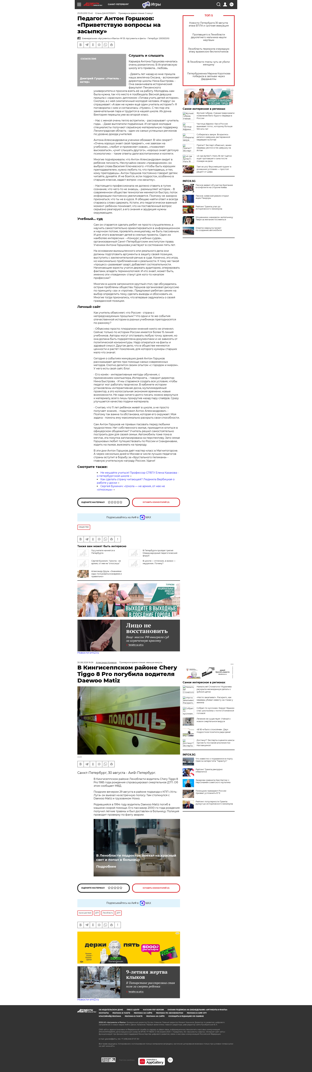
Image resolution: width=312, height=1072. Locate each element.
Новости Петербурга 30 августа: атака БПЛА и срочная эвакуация (209, 24)
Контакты (104, 1013)
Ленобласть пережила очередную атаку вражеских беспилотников (208, 50)
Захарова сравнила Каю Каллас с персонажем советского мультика (213, 781)
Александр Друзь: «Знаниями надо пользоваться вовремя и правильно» (106, 574)
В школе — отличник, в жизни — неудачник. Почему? (159, 562)
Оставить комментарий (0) (156, 502)
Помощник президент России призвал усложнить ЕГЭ (211, 792)
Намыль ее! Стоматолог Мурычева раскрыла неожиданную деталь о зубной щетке (214, 689)
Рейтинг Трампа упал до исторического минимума (209, 207)
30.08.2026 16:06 (85, 662)
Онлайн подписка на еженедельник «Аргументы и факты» (198, 1010)
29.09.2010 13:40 (85, 13)
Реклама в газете (121, 1013)
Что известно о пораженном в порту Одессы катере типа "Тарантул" (214, 760)
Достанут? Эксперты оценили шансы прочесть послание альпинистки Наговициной (215, 743)
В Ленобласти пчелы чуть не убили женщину (209, 63)
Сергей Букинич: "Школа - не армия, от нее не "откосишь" (106, 562)
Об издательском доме (111, 1010)
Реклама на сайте (143, 1013)
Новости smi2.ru (88, 652)
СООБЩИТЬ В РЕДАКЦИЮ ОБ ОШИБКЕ (186, 1016)
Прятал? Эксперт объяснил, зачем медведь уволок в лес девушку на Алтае (214, 148)
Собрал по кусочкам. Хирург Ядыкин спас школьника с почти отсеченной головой (215, 710)
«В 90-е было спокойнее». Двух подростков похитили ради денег (214, 730)
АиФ (79, 756)
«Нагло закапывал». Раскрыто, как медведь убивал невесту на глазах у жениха (215, 700)
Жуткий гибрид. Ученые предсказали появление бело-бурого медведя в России (215, 115)
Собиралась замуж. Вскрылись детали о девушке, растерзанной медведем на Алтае (213, 137)
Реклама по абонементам (169, 1013)
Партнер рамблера (127, 1060)
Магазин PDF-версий (153, 1010)
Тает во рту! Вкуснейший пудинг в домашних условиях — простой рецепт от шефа (214, 169)
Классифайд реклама (110, 1016)
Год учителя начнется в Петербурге (103, 551)
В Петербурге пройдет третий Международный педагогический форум (160, 553)
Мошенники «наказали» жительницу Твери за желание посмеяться (214, 218)
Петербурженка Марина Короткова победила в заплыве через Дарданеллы (208, 76)
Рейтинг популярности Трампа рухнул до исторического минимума (214, 802)
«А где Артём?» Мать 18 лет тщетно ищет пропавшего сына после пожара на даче (214, 158)
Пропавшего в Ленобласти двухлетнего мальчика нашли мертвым (209, 37)
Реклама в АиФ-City (197, 1013)
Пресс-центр (133, 1010)
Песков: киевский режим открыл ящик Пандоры (212, 197)
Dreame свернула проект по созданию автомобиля (209, 229)
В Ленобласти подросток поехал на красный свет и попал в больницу (136, 858)
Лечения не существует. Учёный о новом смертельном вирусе (214, 720)
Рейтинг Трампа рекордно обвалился (209, 770)
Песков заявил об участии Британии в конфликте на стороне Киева (214, 186)
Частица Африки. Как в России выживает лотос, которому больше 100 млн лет (214, 126)
